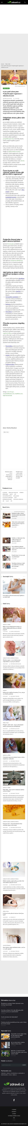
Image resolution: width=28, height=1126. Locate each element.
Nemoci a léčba (6, 624)
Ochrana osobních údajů (14, 1115)
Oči (15, 494)
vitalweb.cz (3, 1073)
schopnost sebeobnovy (17, 260)
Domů (2, 64)
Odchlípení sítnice (7, 496)
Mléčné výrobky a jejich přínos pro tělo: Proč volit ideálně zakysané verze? (13, 881)
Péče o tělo (7, 64)
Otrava (5, 690)
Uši (3, 501)
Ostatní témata (6, 945)
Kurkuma (8, 304)
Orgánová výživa (10, 364)
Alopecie (5, 492)
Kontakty (14, 1111)
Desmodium (9, 311)
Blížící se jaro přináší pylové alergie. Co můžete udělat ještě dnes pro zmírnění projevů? (12, 628)
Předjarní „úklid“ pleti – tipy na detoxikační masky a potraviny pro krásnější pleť (13, 725)
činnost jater (10, 244)
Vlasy (7, 501)
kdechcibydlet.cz (4, 1075)
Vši (11, 501)
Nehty (11, 494)
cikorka (22, 160)
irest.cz (10, 1075)
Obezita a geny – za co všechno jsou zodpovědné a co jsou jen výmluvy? (11, 660)
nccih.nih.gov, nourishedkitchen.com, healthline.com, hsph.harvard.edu (13, 393)
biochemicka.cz (14, 1073)
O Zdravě (14, 1109)
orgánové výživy (7, 333)
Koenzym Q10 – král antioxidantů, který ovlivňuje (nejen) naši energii (12, 824)
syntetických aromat (11, 197)
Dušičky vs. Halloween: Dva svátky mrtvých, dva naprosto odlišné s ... (18, 539)
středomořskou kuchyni (14, 151)
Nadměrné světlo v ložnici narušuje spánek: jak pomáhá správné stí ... (18, 515)
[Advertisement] (14, 19)
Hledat (24, 1065)
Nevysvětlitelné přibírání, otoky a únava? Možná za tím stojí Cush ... (18, 548)
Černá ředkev (9, 346)
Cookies (14, 1113)
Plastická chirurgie (8, 497)
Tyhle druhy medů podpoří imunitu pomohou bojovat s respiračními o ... (18, 523)
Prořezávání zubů (7, 499)
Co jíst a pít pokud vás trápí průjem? (9, 1017)
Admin (14, 1120)
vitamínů (18, 291)
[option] (14, 589)
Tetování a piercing (18, 499)
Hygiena (21, 492)
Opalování (16, 496)
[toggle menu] (2, 2)
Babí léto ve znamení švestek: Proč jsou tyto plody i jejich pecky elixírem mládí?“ (19, 1052)
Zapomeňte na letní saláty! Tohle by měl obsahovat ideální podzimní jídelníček (18, 1035)
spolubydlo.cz (21, 1073)
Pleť (15, 497)
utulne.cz (9, 1073)
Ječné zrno (5, 494)
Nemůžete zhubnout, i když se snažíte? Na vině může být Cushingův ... (18, 565)
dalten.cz (15, 1075)
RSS (14, 1117)
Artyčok (7, 355)
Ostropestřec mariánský (12, 297)
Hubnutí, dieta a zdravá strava (11, 658)
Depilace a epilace (13, 492)
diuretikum (21, 278)
